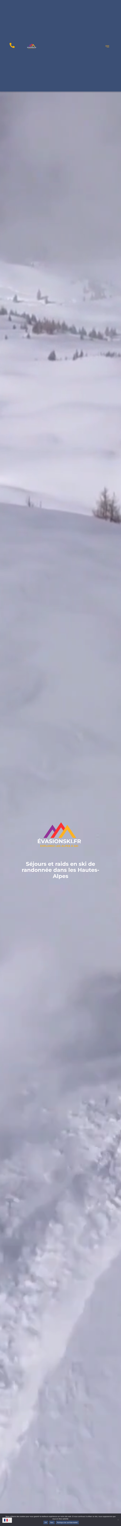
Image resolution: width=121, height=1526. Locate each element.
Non (52, 1522)
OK (46, 1522)
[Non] (118, 1520)
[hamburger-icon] (107, 46)
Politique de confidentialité (67, 1522)
